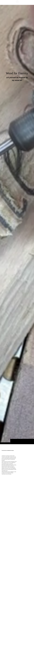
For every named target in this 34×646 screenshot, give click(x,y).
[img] (17, 224)
